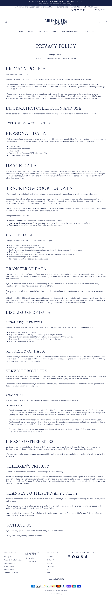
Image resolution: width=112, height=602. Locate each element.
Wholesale (50, 566)
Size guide (8, 557)
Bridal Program (9, 566)
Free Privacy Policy (13, 89)
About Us (50, 557)
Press (49, 573)
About (88, 31)
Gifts (54, 31)
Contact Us (50, 560)
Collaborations (9, 563)
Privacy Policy (9, 569)
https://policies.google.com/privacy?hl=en (26, 431)
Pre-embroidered (71, 31)
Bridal (42, 31)
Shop (30, 31)
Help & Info (29, 558)
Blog (48, 569)
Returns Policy (30, 561)
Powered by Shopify (56, 594)
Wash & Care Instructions (13, 560)
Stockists (50, 563)
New (20, 31)
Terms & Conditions (11, 573)
